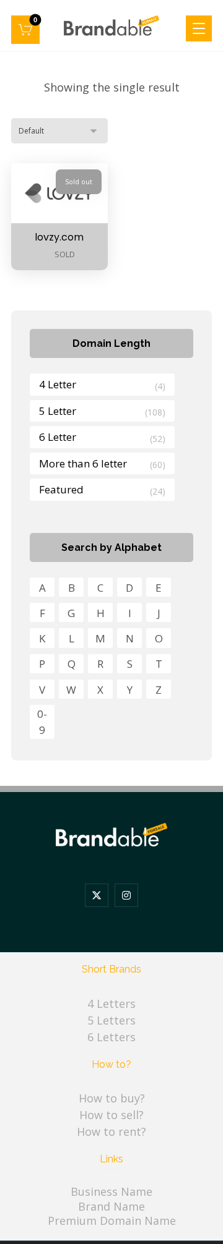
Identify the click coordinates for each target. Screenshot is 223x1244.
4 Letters (111, 1003)
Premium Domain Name (112, 1220)
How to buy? (112, 1098)
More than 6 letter (83, 463)
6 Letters (111, 1036)
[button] (25, 29)
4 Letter (57, 384)
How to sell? (111, 1114)
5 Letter (57, 411)
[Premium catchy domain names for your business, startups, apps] (111, 25)
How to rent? (111, 1131)
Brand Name (111, 1206)
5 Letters (111, 1020)
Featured (61, 489)
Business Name (111, 1191)
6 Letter (57, 437)
